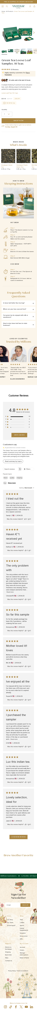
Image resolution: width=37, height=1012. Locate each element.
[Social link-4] (21, 1006)
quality (12, 478)
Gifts (21, 939)
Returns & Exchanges (8, 948)
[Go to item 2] (10, 51)
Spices (22, 925)
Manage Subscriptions (24, 954)
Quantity (4, 109)
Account (22, 947)
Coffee (22, 922)
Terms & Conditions (23, 971)
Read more (10, 592)
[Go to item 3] (17, 51)
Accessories (24, 936)
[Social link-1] (5, 1006)
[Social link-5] (26, 1006)
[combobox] (26, 488)
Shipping (8, 952)
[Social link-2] (10, 1006)
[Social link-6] (31, 1006)
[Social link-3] (16, 1006)
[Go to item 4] (23, 51)
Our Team (10, 922)
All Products (9, 11)
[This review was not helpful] (28, 519)
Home (3, 11)
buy (5, 483)
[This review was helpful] (25, 519)
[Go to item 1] (4, 51)
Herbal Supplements (24, 929)
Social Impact (11, 925)
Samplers (23, 933)
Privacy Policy (12, 971)
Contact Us (8, 961)
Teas (21, 919)
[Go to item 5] (29, 51)
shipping (19, 478)
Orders (22, 950)
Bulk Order (8, 955)
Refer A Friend (24, 958)
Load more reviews (18, 837)
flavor (5, 478)
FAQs (6, 958)
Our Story (10, 919)
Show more (12, 483)
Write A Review (19, 435)
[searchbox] (10, 469)
